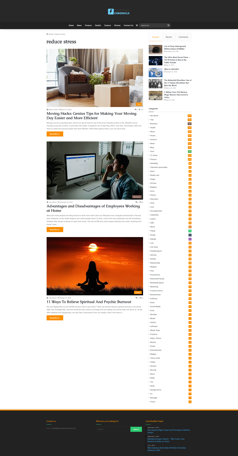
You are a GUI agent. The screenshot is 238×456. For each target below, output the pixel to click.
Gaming (153, 255)
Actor (152, 191)
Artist (152, 303)
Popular (155, 37)
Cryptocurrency (156, 291)
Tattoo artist (155, 358)
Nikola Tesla (155, 330)
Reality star (154, 175)
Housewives (155, 275)
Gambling (154, 163)
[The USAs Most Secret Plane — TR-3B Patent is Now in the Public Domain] (155, 60)
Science (107, 25)
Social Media (155, 306)
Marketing (154, 287)
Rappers (153, 187)
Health (98, 25)
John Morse (52, 202)
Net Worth (154, 116)
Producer (154, 334)
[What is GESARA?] (155, 72)
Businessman (155, 295)
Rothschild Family (157, 279)
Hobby (152, 362)
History (117, 25)
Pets (152, 271)
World (152, 227)
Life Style (154, 247)
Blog (152, 147)
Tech (152, 151)
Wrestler (153, 314)
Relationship (155, 263)
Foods (152, 235)
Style (152, 203)
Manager (153, 398)
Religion (153, 354)
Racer (152, 374)
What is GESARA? (171, 69)
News (79, 25)
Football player (156, 251)
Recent (169, 37)
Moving (153, 370)
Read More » (55, 134)
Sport (152, 171)
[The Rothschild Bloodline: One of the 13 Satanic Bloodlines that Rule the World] (155, 83)
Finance (88, 25)
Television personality (158, 167)
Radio (152, 378)
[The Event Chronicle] (118, 12)
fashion (153, 322)
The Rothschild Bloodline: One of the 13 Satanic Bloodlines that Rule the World (177, 83)
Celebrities (154, 215)
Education (154, 199)
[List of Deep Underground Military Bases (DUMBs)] (155, 49)
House (152, 136)
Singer (152, 179)
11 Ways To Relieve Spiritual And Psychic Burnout (89, 301)
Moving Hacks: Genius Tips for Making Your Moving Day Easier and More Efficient (91, 115)
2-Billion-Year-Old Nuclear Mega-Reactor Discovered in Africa (176, 94)
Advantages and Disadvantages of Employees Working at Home (93, 208)
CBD (152, 223)
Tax (151, 382)
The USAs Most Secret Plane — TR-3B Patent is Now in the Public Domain (177, 60)
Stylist (152, 346)
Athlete (153, 259)
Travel (152, 231)
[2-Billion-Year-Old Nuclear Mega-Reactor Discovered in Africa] (155, 95)
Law (152, 243)
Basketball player (157, 283)
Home (71, 25)
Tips (152, 120)
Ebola (152, 386)
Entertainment (156, 350)
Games (153, 239)
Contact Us (128, 25)
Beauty (153, 342)
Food (152, 310)
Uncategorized (156, 211)
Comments (183, 37)
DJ (151, 394)
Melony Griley (53, 109)
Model (152, 318)
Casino (153, 219)
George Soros (155, 390)
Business (153, 124)
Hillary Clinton (155, 338)
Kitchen (153, 366)
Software (154, 326)
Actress (153, 183)
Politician (153, 299)
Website (153, 267)
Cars (152, 207)
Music (152, 132)
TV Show (153, 155)
